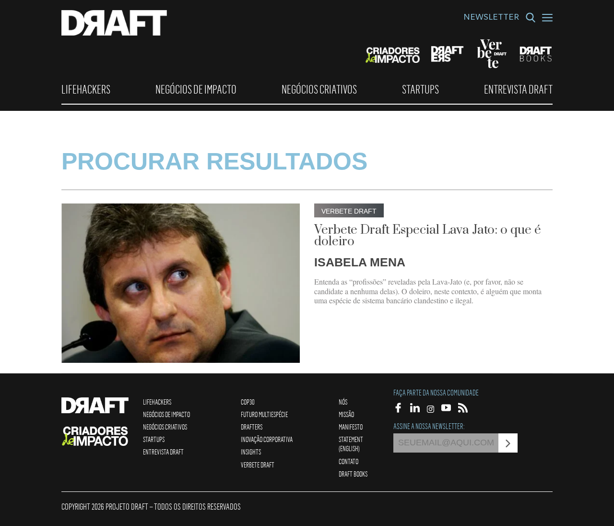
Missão (346, 414)
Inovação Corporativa (267, 439)
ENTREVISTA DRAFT (518, 89)
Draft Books (353, 473)
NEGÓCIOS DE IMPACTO (195, 89)
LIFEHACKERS (85, 89)
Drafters (251, 426)
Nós (343, 401)
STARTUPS (420, 89)
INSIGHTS (251, 451)
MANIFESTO (351, 426)
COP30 (248, 401)
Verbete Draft (257, 464)
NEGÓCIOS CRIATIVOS (319, 89)
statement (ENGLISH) (351, 444)
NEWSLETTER (491, 18)
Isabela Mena (359, 262)
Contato (348, 461)
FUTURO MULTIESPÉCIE (264, 414)
